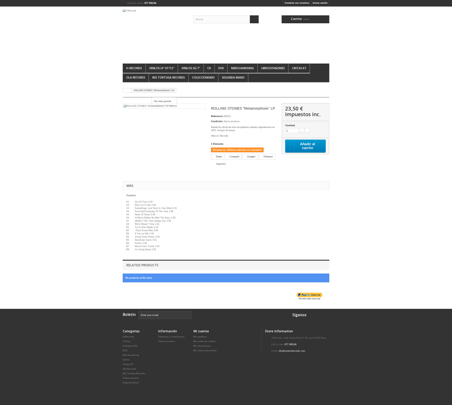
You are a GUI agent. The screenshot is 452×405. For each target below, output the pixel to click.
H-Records (134, 68)
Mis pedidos (200, 336)
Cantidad (290, 125)
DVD (221, 68)
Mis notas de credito (204, 341)
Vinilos (126, 341)
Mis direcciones (202, 346)
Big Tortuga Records (168, 77)
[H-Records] (155, 34)
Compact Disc (130, 346)
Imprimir (221, 164)
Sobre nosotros (166, 341)
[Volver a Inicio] (126, 90)
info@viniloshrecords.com (292, 351)
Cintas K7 (299, 68)
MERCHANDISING (242, 68)
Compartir (234, 156)
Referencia (216, 116)
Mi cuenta (201, 331)
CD (209, 68)
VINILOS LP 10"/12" (161, 68)
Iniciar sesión (320, 3)
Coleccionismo (203, 77)
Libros (126, 359)
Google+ (251, 156)
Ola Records (135, 77)
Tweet (218, 156)
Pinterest (268, 156)
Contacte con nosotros (297, 3)
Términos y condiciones (171, 336)
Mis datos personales (205, 350)
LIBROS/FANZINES (273, 68)
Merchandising (131, 355)
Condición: (217, 121)
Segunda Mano (233, 77)
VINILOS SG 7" (191, 68)
